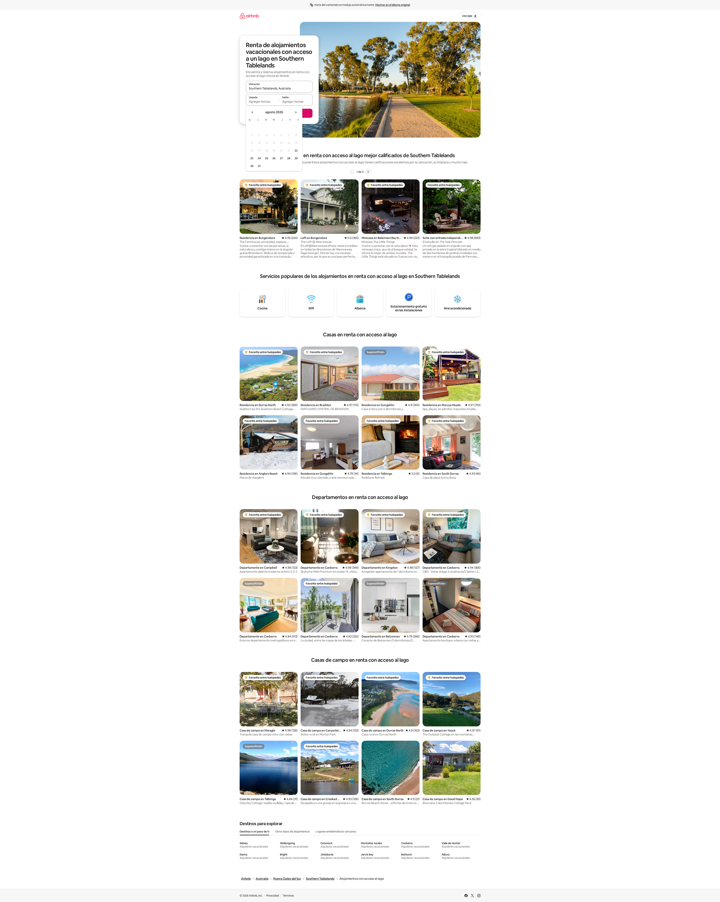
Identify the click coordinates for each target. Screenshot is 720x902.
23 (251, 158)
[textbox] (262, 101)
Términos (288, 895)
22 (296, 150)
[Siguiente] (368, 172)
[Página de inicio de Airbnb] (249, 16)
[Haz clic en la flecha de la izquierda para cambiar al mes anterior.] (252, 112)
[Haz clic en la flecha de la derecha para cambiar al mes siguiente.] (296, 112)
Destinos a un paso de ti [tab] (254, 831)
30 (252, 166)
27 (281, 158)
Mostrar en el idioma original (392, 5)
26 (273, 158)
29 (296, 158)
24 (259, 158)
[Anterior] (352, 172)
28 (288, 158)
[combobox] (279, 88)
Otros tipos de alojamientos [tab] (292, 831)
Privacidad (272, 895)
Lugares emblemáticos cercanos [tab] (336, 831)
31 (259, 166)
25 (266, 158)
